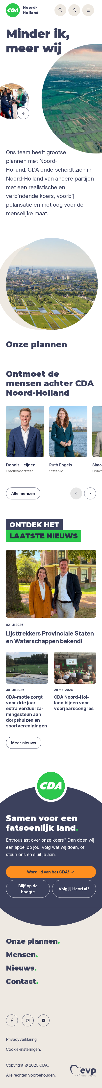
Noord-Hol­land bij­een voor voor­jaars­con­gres (74, 702)
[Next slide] (90, 493)
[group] (25, 440)
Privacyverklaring (21, 1039)
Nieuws (21, 968)
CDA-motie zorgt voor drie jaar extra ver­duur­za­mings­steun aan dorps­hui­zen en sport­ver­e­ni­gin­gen (26, 711)
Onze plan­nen (33, 941)
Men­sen (22, 954)
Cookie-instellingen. (23, 1049)
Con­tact (22, 981)
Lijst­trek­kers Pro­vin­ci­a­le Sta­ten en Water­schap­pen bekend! (50, 637)
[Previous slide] (76, 493)
